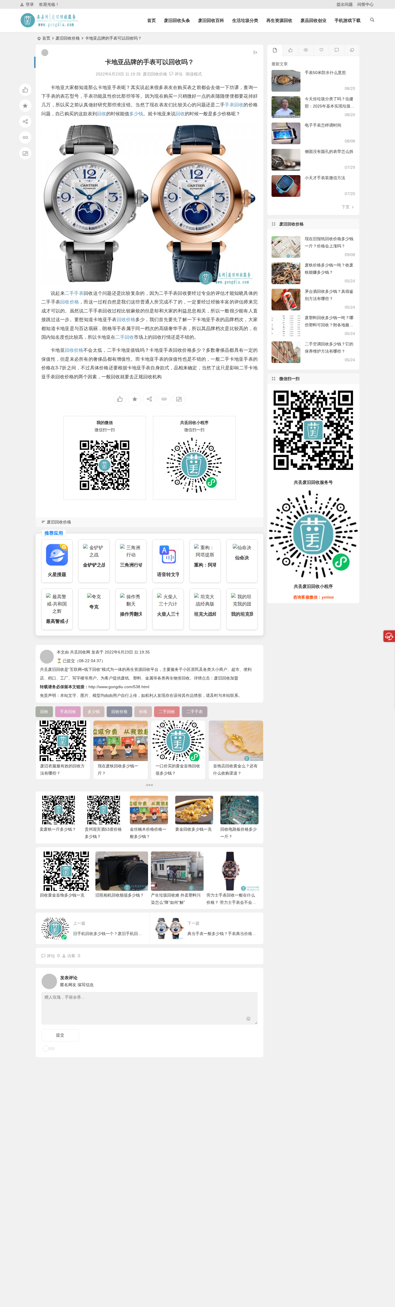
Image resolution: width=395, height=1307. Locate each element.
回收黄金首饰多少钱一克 (62, 895)
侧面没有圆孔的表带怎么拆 (329, 151)
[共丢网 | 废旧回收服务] (50, 25)
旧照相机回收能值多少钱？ (119, 895)
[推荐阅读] (352, 50)
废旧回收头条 (177, 20)
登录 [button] (30, 4)
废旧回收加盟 (226, 678)
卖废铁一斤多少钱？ (58, 829)
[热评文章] (321, 50)
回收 (101, 113)
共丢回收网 (80, 652)
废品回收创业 (313, 20)
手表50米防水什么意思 (325, 72)
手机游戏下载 (348, 20)
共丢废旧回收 (52, 669)
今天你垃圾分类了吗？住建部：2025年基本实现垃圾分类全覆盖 (330, 106)
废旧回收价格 (68, 38)
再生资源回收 (279, 20)
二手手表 (74, 293)
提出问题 (345, 4)
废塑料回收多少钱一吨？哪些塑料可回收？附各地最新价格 (329, 324)
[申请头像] (252, 979)
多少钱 (136, 113)
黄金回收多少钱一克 (193, 829)
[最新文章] (275, 50)
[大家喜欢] (290, 50)
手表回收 (234, 104)
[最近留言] (336, 50)
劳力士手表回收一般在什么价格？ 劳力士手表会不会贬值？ (231, 902)
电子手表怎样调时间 (323, 125)
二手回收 (124, 337)
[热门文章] (305, 50)
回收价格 (69, 301)
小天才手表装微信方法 (325, 177)
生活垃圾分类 (245, 20)
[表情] (248, 1019)
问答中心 (365, 4)
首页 (151, 20)
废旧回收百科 (211, 20)
